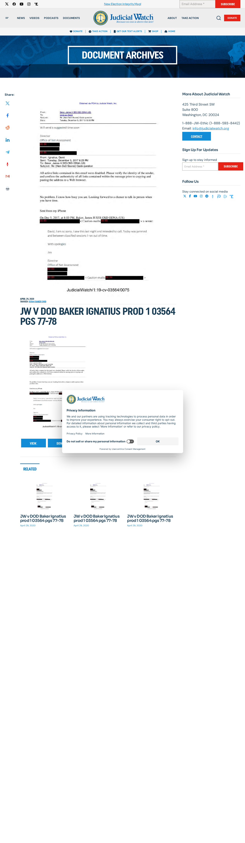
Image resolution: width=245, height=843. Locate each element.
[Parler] (219, 196)
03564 (32, 301)
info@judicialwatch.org (211, 128)
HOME (171, 31)
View (33, 443)
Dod (44, 301)
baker (38, 301)
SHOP (155, 31)
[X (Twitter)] (185, 196)
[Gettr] (213, 196)
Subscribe (228, 4)
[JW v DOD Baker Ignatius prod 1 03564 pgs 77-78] (44, 496)
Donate (232, 18)
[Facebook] (190, 196)
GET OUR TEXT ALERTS (129, 31)
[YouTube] (196, 196)
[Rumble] (226, 196)
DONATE (78, 31)
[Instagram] (201, 196)
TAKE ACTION (99, 31)
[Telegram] (207, 196)
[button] (7, 18)
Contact (196, 136)
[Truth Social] (231, 196)
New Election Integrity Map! (122, 4)
